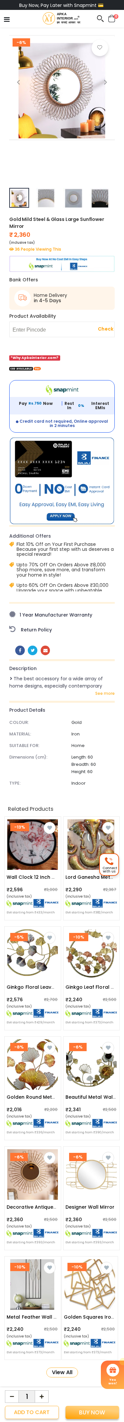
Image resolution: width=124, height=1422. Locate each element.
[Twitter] (32, 650)
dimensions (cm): (28, 757)
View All (62, 1372)
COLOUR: (19, 722)
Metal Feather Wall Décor (37, 1317)
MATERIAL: (20, 734)
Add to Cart (32, 1412)
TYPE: (15, 783)
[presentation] (18, 82)
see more (105, 693)
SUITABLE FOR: (24, 745)
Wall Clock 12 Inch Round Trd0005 (48, 877)
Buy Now (92, 1412)
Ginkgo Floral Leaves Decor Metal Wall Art (58, 987)
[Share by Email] (45, 650)
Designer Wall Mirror (89, 1207)
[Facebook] (20, 650)
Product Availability (32, 316)
